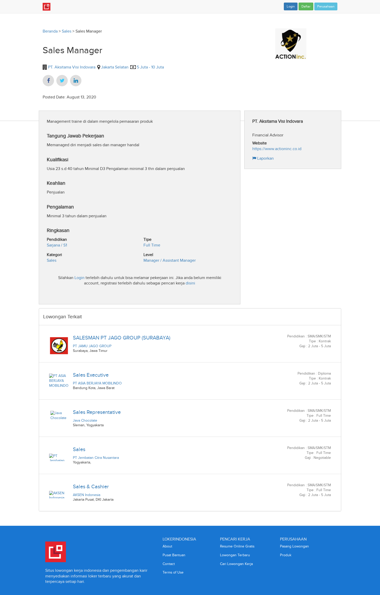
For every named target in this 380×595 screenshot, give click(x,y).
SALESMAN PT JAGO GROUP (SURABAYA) (121, 338)
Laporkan (265, 158)
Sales (66, 31)
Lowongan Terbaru (235, 555)
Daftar (305, 6)
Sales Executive (91, 375)
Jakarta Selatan (114, 67)
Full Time (151, 245)
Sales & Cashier (91, 486)
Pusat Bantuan (174, 555)
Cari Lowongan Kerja (236, 564)
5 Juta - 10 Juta (150, 67)
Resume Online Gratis (237, 546)
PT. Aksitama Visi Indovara (71, 67)
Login (291, 6)
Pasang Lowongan (294, 546)
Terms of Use (173, 572)
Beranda (50, 31)
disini (190, 283)
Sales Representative (97, 412)
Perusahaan (326, 6)
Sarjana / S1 (57, 245)
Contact (169, 564)
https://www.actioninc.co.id (276, 148)
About (167, 546)
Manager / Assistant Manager (169, 260)
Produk (285, 555)
